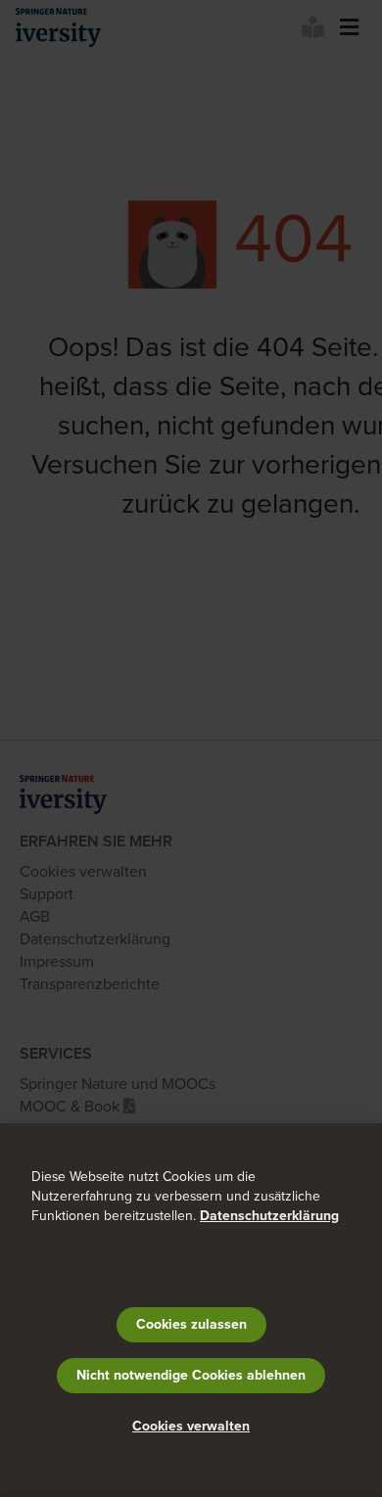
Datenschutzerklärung (269, 1215)
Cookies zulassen (191, 1324)
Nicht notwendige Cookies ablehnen (191, 1375)
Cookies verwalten (191, 1426)
